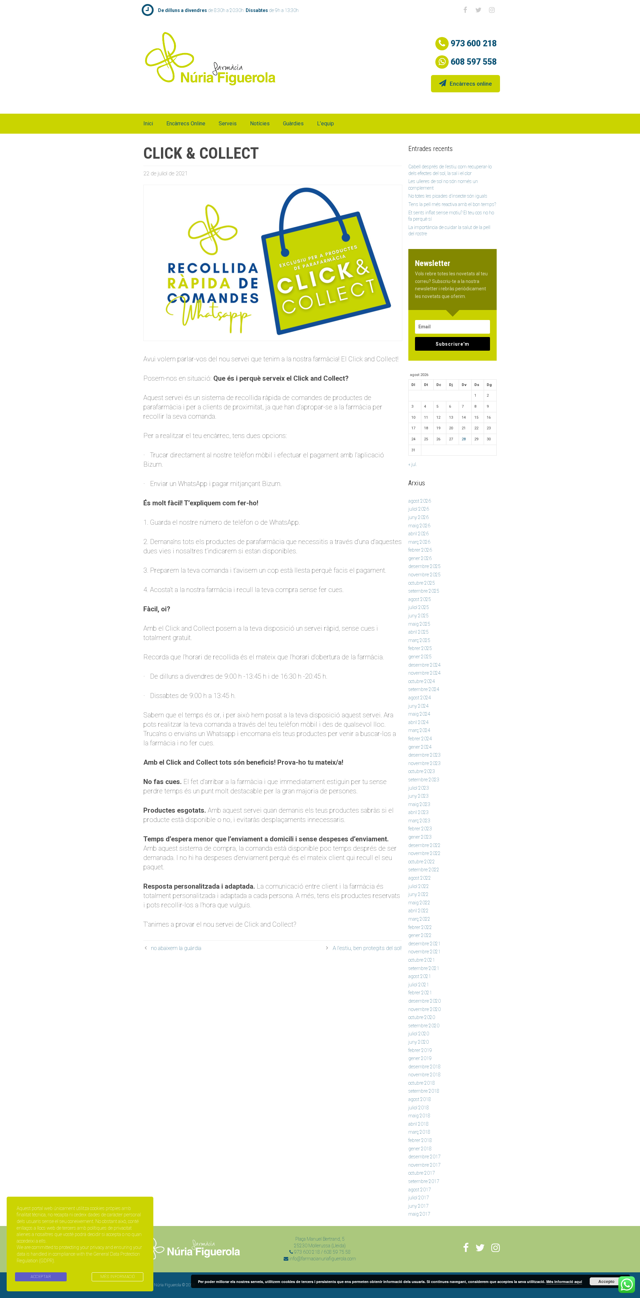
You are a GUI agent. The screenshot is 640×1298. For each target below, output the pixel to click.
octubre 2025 (421, 583)
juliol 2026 (418, 509)
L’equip (325, 123)
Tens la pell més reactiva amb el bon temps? (452, 204)
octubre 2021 (421, 960)
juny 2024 (418, 706)
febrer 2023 (420, 828)
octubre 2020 (421, 1017)
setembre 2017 (423, 1181)
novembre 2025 (424, 574)
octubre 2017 (421, 1173)
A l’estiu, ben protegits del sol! (367, 948)
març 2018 (419, 1132)
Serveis (228, 123)
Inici (148, 123)
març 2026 (419, 542)
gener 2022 (420, 935)
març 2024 (419, 730)
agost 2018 (419, 1099)
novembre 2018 (424, 1074)
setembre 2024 (423, 689)
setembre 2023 (423, 779)
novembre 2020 (424, 1009)
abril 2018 (418, 1124)
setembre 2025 (423, 591)
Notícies (260, 123)
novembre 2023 (424, 763)
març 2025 (419, 640)
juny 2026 (418, 517)
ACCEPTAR (41, 1276)
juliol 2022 (418, 886)
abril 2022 (418, 910)
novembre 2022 (424, 853)
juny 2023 (418, 796)
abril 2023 (418, 812)
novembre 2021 (424, 951)
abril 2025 (418, 632)
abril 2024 (418, 722)
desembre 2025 (424, 566)
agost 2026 (419, 501)
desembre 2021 (424, 943)
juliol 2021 (418, 984)
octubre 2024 (421, 681)
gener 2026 (420, 558)
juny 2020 (418, 1042)
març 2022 (419, 919)
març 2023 (419, 820)
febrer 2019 (420, 1050)
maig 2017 (419, 1214)
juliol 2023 (418, 788)
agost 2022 (419, 878)
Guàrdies (293, 123)
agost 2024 (419, 697)
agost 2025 (419, 599)
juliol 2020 (418, 1033)
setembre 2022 (423, 869)
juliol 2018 (418, 1107)
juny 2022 (418, 894)
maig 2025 (419, 624)
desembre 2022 (424, 845)
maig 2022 (419, 902)
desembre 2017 (424, 1156)
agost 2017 (419, 1189)
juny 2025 (418, 615)
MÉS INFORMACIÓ (117, 1276)
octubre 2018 (421, 1083)
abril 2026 (418, 533)
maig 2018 (419, 1115)
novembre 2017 (424, 1165)
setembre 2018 (423, 1091)
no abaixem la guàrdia (176, 948)
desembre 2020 (424, 1001)
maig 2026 (419, 525)
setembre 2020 (423, 1025)
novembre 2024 (424, 673)
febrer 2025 (420, 648)
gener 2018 (420, 1148)
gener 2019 (420, 1058)
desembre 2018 (424, 1066)
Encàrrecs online (471, 83)
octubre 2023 (421, 771)
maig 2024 (419, 714)
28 (464, 439)
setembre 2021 (423, 968)
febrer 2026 (420, 550)
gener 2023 (420, 837)
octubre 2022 (421, 861)
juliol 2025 (418, 607)
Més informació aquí (564, 1281)
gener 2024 (420, 747)
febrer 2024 (420, 738)
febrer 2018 (420, 1140)
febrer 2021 (420, 992)
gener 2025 (420, 656)
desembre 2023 (424, 755)
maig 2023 (419, 804)
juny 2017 (418, 1206)
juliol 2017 (418, 1197)
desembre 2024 (424, 665)
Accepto (606, 1281)
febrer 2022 (420, 927)
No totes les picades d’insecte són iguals (447, 196)
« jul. (412, 464)
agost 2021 (419, 976)
